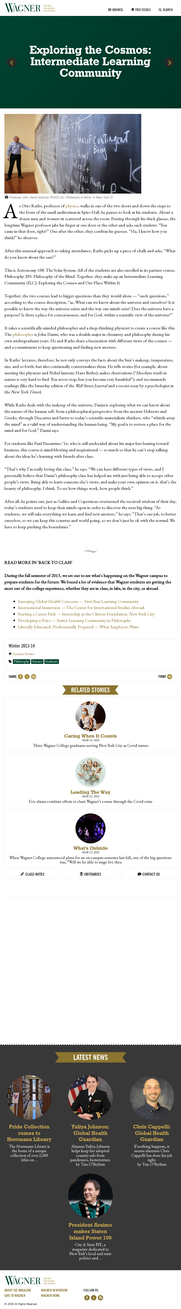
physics (72, 206)
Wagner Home (50, 1296)
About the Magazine (17, 1290)
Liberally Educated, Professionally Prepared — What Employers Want (78, 627)
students (51, 661)
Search (167, 10)
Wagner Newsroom (54, 1290)
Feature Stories (23, 654)
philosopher (23, 334)
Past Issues (143, 10)
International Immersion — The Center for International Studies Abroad (81, 607)
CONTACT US (150, 875)
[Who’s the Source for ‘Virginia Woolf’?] (11, 62)
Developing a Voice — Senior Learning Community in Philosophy (74, 620)
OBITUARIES (92, 875)
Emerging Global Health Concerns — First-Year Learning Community (78, 601)
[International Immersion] (169, 62)
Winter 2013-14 (22, 646)
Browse (117, 10)
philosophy (21, 661)
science (37, 661)
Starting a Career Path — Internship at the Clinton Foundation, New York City (86, 614)
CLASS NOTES (34, 875)
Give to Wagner (14, 1296)
